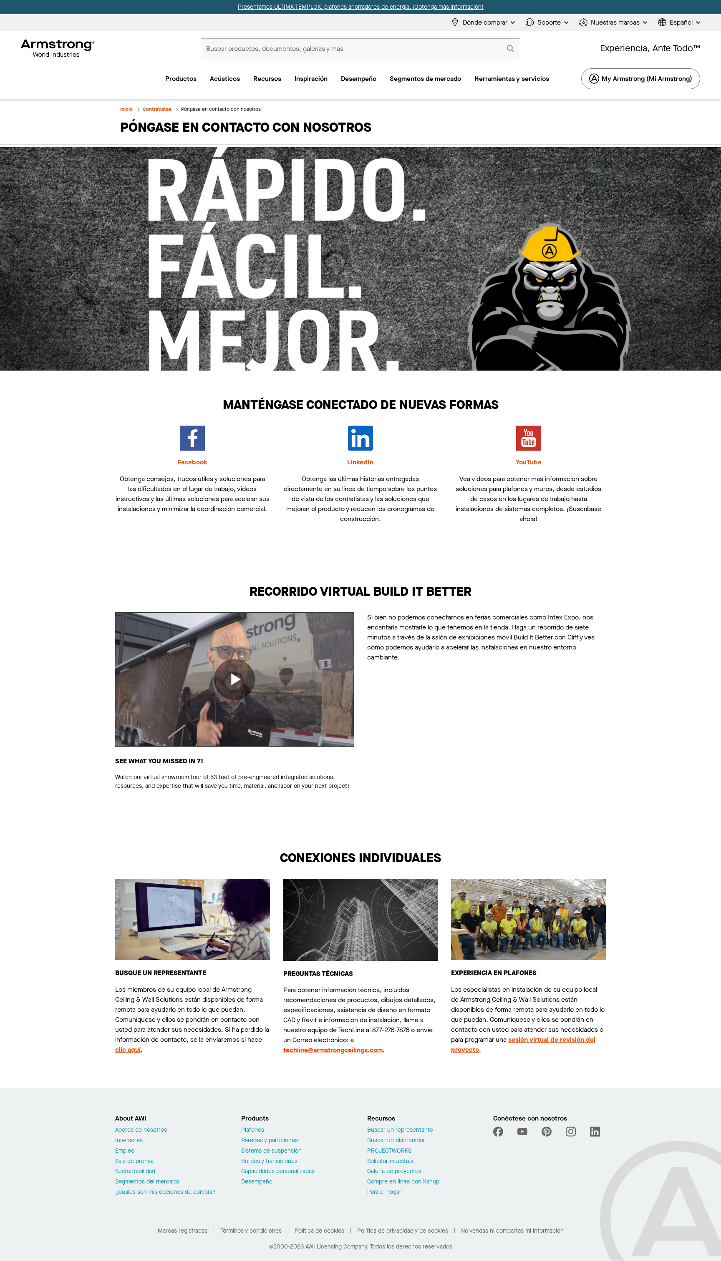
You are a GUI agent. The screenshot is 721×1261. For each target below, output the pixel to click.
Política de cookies (319, 1231)
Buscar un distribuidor (396, 1140)
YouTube (529, 462)
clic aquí (128, 1049)
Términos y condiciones (251, 1231)
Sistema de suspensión (271, 1151)
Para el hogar (384, 1192)
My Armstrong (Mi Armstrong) (647, 78)
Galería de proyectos (394, 1171)
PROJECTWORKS (389, 1151)
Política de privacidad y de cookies (402, 1231)
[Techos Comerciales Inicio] (58, 48)
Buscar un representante (400, 1130)
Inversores (129, 1140)
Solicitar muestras (390, 1161)
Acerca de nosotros (141, 1130)
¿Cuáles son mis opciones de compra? (165, 1192)
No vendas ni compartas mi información (512, 1231)
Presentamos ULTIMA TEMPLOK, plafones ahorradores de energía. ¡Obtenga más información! (360, 7)
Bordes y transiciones (269, 1161)
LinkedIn (360, 462)
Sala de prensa (134, 1161)
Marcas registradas (182, 1231)
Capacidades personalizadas (278, 1171)
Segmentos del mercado (147, 1182)
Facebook (192, 462)
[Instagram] (571, 1132)
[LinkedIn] (595, 1132)
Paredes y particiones (269, 1140)
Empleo (124, 1151)
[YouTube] (522, 1132)
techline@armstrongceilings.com (333, 1049)
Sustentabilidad (135, 1171)
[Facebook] (499, 1132)
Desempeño (256, 1182)
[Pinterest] (546, 1132)
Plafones (252, 1130)
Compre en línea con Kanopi (404, 1182)
